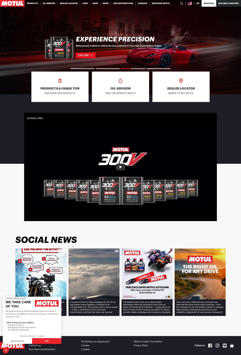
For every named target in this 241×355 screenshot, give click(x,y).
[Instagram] (217, 345)
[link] (85, 3)
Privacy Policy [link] (141, 345)
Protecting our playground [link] (95, 341)
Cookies (85, 349)
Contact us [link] (35, 345)
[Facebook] (210, 345)
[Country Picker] (189, 3)
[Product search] (181, 3)
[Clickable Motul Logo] (12, 3)
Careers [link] (85, 345)
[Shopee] (232, 346)
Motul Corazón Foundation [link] (148, 341)
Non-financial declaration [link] (42, 349)
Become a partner (228, 3)
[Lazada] (225, 346)
